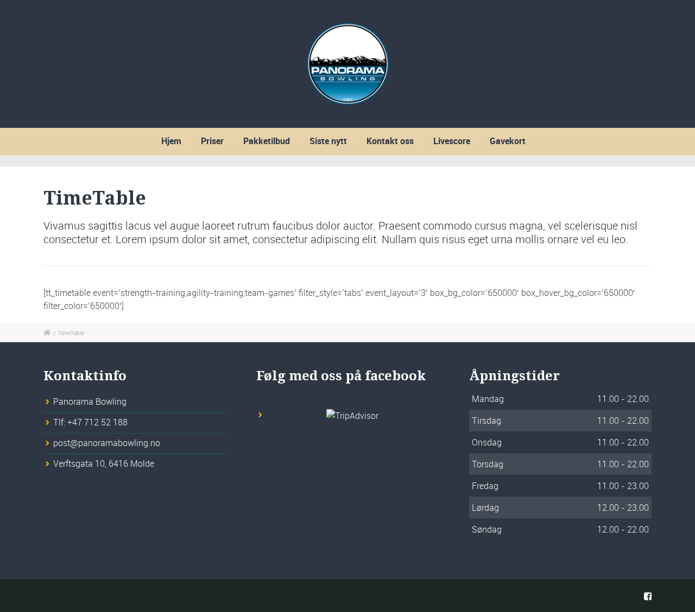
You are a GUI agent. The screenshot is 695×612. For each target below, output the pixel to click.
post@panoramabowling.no (106, 443)
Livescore (451, 141)
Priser (212, 141)
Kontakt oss (390, 141)
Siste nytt (328, 141)
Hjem (171, 141)
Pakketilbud (266, 141)
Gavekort (508, 141)
